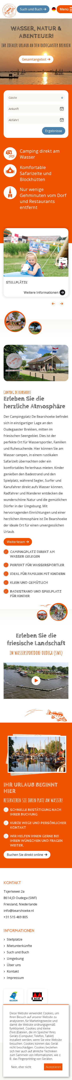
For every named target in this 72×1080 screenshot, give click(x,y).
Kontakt (13, 971)
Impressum (15, 978)
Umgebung (15, 958)
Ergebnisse (53, 131)
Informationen (19, 930)
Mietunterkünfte (19, 946)
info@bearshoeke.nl (19, 910)
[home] (9, 10)
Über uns (14, 965)
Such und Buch (18, 952)
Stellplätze (14, 939)
